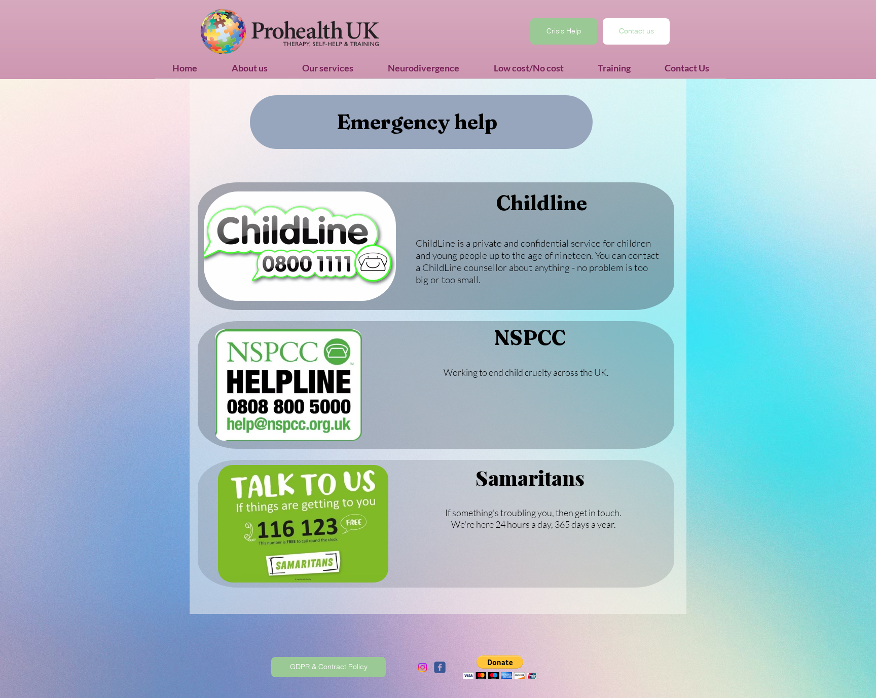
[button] (500, 667)
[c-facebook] (440, 667)
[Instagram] (422, 667)
